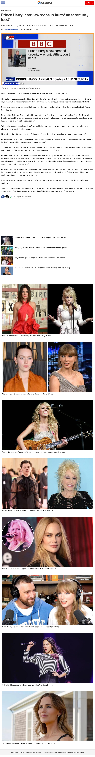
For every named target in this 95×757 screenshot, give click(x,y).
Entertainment (6, 10)
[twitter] (7, 196)
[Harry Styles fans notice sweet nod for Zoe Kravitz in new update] (7, 250)
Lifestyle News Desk (11, 29)
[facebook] (3, 196)
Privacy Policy (79, 752)
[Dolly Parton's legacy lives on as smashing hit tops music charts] (7, 240)
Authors (70, 752)
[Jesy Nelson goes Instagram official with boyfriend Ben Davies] (7, 260)
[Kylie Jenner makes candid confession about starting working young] (7, 271)
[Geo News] (44, 2)
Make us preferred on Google (22, 197)
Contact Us (62, 752)
